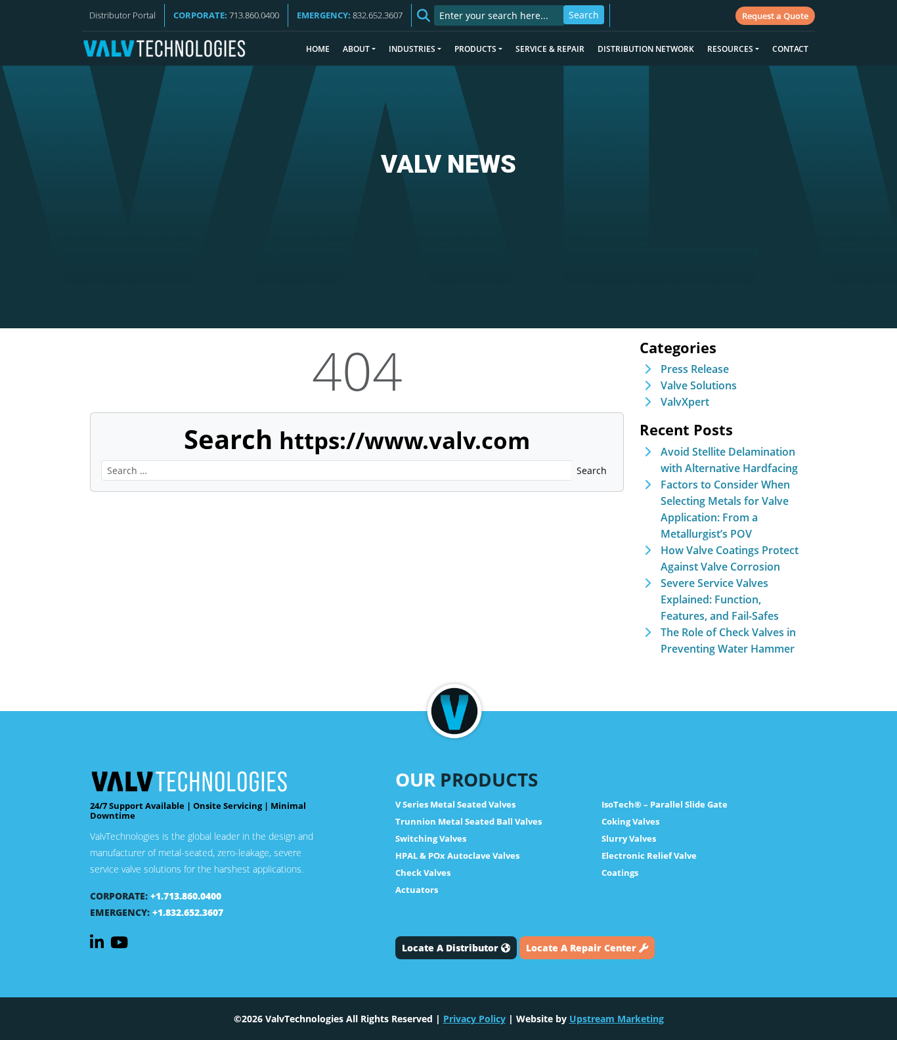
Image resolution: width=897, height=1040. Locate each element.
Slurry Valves (629, 838)
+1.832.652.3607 (187, 912)
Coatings (620, 872)
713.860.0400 (226, 15)
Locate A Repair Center (582, 948)
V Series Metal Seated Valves (455, 804)
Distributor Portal (122, 15)
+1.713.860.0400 (185, 896)
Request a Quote (775, 16)
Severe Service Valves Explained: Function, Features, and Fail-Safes (720, 599)
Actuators (416, 890)
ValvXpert (685, 402)
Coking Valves (630, 821)
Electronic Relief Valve (649, 855)
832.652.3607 (350, 15)
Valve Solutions (699, 385)
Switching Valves (430, 838)
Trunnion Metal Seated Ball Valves (468, 821)
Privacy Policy (474, 1018)
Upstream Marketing (616, 1018)
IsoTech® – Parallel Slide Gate (665, 804)
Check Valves (422, 872)
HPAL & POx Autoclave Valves (457, 855)
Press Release (695, 369)
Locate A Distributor (451, 948)
